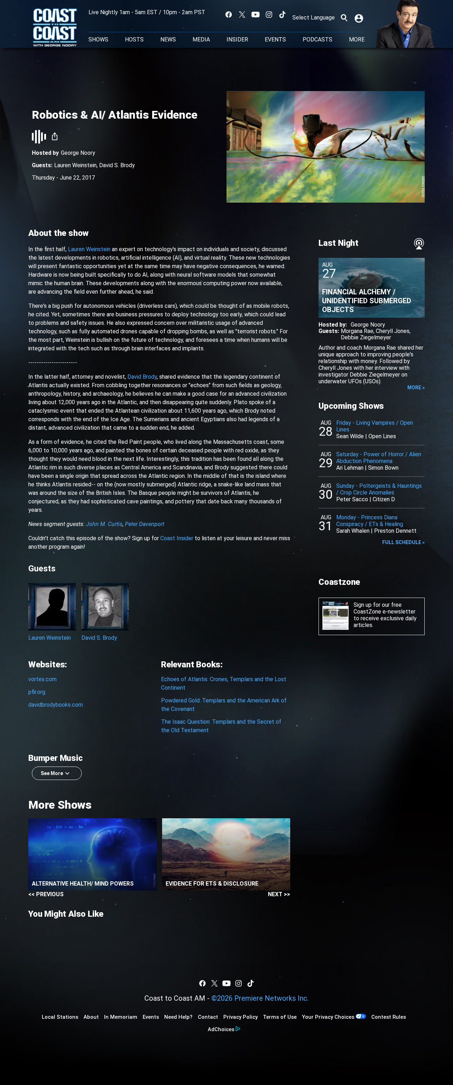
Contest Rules (388, 1017)
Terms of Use (280, 1017)
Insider (237, 39)
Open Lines (382, 436)
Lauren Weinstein (75, 165)
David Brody (142, 376)
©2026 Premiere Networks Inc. (260, 998)
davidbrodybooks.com (55, 704)
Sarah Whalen (352, 530)
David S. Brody (117, 165)
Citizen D (384, 499)
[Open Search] (344, 17)
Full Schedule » (403, 542)
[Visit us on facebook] (228, 14)
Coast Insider (176, 538)
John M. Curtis (104, 524)
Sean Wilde (350, 436)
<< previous (46, 894)
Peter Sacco (352, 499)
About (91, 1017)
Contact (208, 1017)
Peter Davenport (144, 524)
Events (275, 39)
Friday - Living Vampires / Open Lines (374, 426)
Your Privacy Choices (328, 1017)
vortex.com (42, 679)
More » (416, 387)
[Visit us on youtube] (255, 14)
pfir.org (36, 692)
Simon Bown (383, 467)
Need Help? (178, 1017)
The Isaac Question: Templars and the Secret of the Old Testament (221, 726)
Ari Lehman (349, 467)
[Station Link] (55, 28)
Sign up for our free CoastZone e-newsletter (384, 608)
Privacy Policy (240, 1017)
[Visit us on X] (242, 14)
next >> (279, 894)
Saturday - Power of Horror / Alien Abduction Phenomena (378, 457)
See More (52, 773)
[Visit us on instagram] (269, 14)
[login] (360, 18)
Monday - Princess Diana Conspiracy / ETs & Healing (369, 520)
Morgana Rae (357, 331)
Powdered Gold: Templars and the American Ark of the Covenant (224, 704)
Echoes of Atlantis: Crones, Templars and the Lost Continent (223, 683)
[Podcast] (419, 243)
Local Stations (60, 1017)
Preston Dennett (395, 530)
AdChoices (221, 1029)
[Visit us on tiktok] (282, 14)
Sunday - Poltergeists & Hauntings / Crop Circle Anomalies (379, 489)
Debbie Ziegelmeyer (366, 337)
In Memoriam (120, 1017)
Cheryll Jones (392, 331)
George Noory (78, 152)
